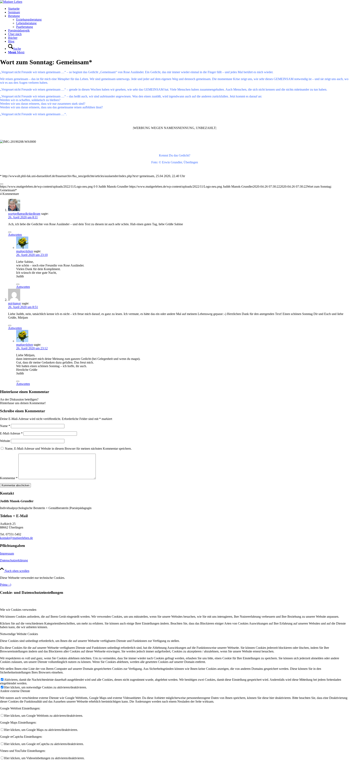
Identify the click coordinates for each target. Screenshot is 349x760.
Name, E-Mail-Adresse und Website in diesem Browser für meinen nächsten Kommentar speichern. (68, 448)
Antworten (15, 234)
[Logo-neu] (11, 1)
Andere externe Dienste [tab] (15, 691)
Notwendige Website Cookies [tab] (19, 634)
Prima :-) (5, 584)
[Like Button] (1, 184)
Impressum (7, 553)
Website (5, 441)
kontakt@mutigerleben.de (16, 538)
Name (5, 426)
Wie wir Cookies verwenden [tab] (18, 609)
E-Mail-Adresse (11, 433)
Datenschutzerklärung (14, 560)
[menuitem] (178, 9)
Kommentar (9, 478)
